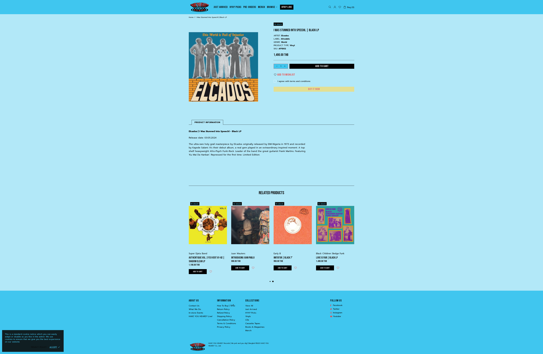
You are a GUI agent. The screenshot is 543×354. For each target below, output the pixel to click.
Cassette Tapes (252, 323)
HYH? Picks (250, 313)
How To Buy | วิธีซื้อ (226, 306)
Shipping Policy (224, 316)
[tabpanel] (293, 238)
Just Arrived (251, 309)
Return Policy (223, 309)
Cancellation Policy (226, 320)
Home (191, 17)
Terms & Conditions (226, 323)
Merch (248, 330)
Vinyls (248, 316)
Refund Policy (223, 313)
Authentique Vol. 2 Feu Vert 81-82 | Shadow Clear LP (206, 259)
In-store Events (196, 313)
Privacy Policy (223, 327)
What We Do (195, 309)
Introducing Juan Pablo (243, 257)
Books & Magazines (254, 327)
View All (249, 306)
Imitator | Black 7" (283, 257)
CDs (247, 320)
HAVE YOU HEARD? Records (199, 7)
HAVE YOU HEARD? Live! (200, 316)
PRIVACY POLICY (39, 347)
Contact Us (194, 306)
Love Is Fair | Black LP (327, 257)
